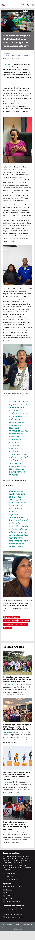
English (7, 55)
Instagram (9, 898)
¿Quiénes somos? (10, 873)
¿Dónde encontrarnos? (12, 879)
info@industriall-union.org (14, 914)
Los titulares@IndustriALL (13, 901)
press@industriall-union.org (14, 917)
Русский (26, 55)
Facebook (9, 890)
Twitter (8, 893)
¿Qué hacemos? (10, 876)
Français (19, 55)
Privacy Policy (18, 929)
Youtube (8, 895)
